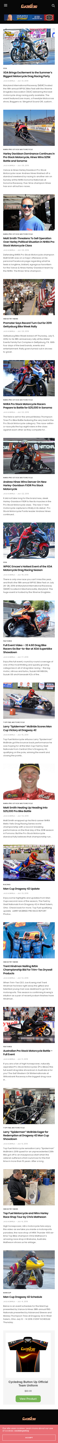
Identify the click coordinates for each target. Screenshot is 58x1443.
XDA (5, 68)
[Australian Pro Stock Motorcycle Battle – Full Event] (29, 1025)
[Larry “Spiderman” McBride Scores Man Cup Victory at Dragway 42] (29, 701)
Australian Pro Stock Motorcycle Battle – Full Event (28, 1052)
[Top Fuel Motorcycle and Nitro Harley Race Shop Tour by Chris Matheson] (29, 1187)
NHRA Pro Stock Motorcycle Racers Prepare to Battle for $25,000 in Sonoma (27, 405)
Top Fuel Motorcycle (14, 722)
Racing (6, 884)
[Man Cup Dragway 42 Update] (29, 863)
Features (7, 641)
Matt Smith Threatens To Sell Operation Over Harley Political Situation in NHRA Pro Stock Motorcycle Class (28, 241)
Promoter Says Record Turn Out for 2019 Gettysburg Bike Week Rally (27, 324)
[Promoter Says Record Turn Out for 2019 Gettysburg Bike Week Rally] (29, 297)
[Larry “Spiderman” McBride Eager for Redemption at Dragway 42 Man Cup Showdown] (29, 1106)
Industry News (10, 319)
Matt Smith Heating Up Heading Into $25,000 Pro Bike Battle (25, 809)
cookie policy (21, 1430)
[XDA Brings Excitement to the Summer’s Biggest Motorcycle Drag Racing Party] (29, 47)
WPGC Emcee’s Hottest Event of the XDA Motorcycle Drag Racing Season (27, 568)
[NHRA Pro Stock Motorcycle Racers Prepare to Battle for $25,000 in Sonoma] (29, 378)
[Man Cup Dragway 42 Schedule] (29, 1269)
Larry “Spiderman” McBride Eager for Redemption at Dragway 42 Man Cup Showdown (26, 1135)
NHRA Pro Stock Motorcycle (18, 149)
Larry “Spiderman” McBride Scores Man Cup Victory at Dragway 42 (27, 728)
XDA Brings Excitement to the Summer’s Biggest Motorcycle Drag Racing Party (27, 74)
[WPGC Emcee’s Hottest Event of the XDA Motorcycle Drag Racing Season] (29, 541)
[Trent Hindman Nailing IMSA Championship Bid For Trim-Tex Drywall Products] (29, 940)
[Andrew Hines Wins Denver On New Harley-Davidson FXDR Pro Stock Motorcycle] (29, 456)
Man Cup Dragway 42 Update (21, 889)
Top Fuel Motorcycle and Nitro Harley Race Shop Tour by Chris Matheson (25, 1215)
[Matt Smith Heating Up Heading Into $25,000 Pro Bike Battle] (29, 782)
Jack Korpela (9, 81)
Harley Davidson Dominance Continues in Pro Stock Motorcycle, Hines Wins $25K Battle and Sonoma (29, 157)
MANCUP (7, 1293)
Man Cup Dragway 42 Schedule (22, 1297)
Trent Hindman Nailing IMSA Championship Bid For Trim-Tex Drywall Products (27, 969)
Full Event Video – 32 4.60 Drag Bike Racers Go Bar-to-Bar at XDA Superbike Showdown (27, 648)
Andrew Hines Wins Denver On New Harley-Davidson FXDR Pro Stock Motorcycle (24, 485)
